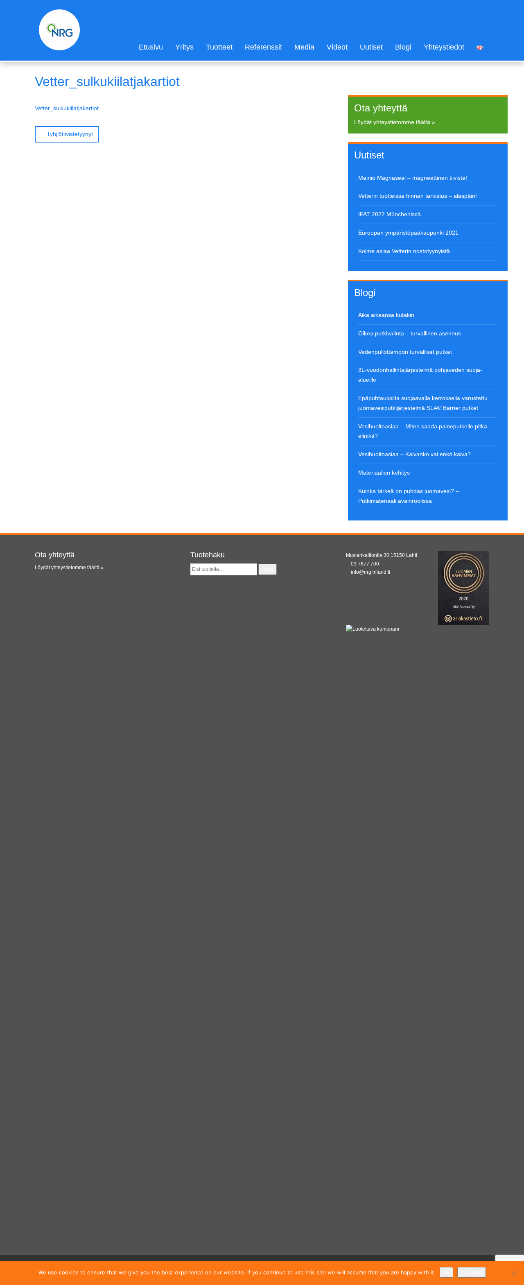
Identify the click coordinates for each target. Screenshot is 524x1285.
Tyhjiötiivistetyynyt (69, 134)
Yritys (184, 47)
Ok (446, 1272)
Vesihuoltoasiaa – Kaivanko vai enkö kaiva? (414, 454)
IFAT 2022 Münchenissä (389, 214)
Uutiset (371, 47)
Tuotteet (219, 47)
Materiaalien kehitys (384, 472)
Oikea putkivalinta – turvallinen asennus (409, 333)
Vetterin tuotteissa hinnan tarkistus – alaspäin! (417, 195)
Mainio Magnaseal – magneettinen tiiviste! (412, 177)
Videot (337, 47)
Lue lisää (472, 1272)
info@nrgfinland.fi (370, 572)
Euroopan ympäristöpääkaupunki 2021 (408, 232)
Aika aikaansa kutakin (386, 315)
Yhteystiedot (444, 47)
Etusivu (151, 47)
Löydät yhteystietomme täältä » (394, 122)
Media (304, 47)
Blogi (403, 47)
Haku (267, 569)
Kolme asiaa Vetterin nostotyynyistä (404, 251)
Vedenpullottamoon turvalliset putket (405, 351)
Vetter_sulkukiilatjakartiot (67, 108)
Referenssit (263, 47)
